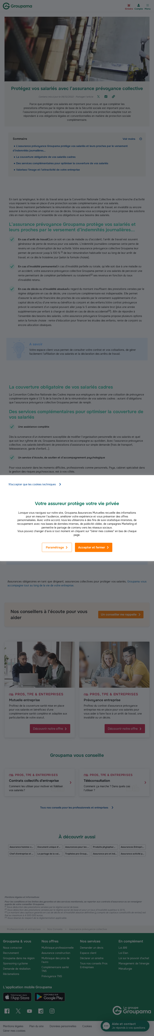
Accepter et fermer (91, 547)
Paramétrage (55, 547)
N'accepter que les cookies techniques (32, 484)
